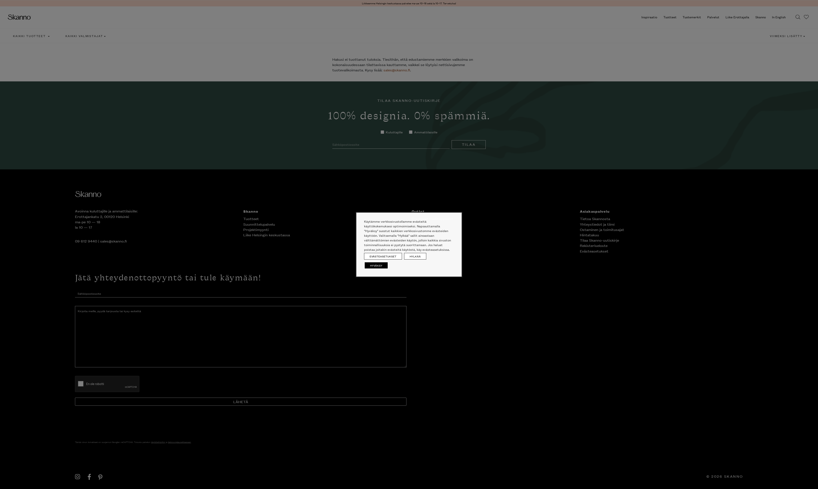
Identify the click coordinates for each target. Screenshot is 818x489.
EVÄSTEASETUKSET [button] (383, 256)
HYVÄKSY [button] (376, 265)
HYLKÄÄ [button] (415, 256)
